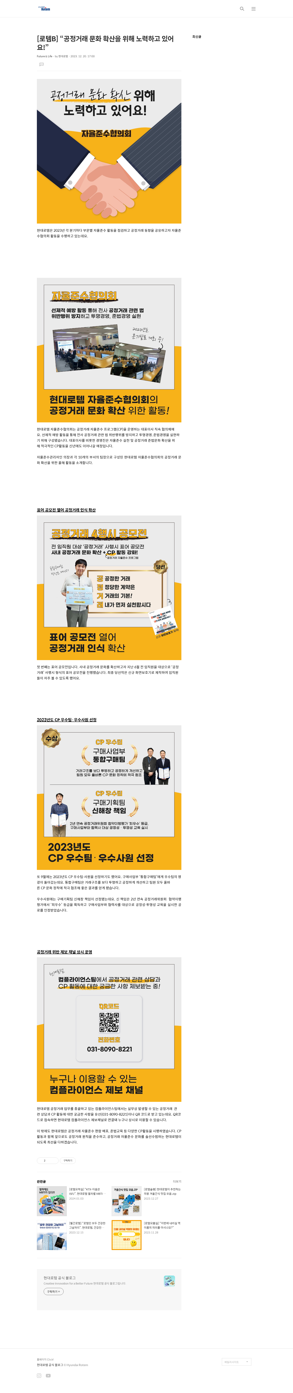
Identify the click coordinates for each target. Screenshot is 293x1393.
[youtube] (48, 1376)
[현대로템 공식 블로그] (44, 8)
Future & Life (44, 56)
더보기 (177, 1181)
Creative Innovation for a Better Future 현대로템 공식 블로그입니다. (85, 1283)
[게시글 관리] (54, 1161)
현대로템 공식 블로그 (60, 1278)
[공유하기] (49, 1161)
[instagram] (39, 1376)
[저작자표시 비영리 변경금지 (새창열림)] (81, 1160)
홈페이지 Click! (45, 1359)
